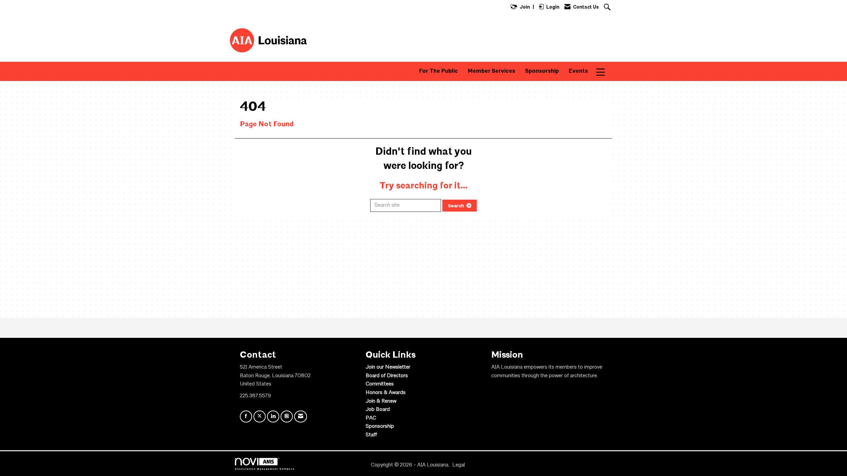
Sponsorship (542, 71)
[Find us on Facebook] (246, 417)
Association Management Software (265, 468)
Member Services (491, 71)
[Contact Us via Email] (300, 417)
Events (578, 71)
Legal (458, 465)
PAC (371, 418)
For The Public (438, 71)
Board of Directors (387, 375)
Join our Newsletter (388, 367)
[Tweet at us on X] (259, 417)
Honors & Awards (386, 392)
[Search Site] (608, 7)
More (605, 71)
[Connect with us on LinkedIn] (273, 417)
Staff (371, 435)
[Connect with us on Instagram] (287, 417)
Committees (380, 384)
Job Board (378, 409)
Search (456, 205)
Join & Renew (381, 401)
